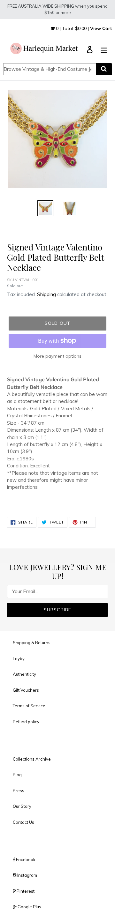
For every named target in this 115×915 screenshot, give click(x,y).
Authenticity (24, 674)
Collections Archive (32, 759)
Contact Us (23, 822)
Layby (19, 658)
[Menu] (104, 49)
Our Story (22, 806)
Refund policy (26, 721)
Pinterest (25, 891)
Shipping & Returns (31, 642)
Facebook (25, 859)
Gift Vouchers (26, 690)
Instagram (26, 875)
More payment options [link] (57, 356)
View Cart (101, 28)
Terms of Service (29, 705)
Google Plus (29, 906)
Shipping (46, 294)
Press (18, 790)
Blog (17, 774)
